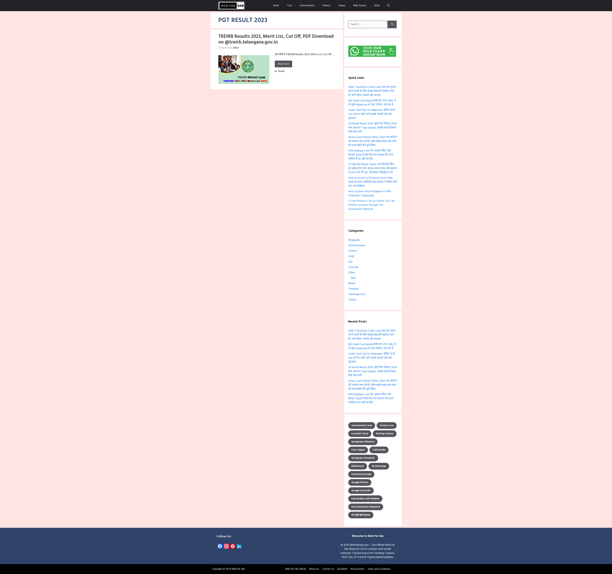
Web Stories (359, 5)
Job (350, 262)
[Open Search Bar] (388, 5)
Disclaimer (342, 569)
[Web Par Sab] (231, 5)
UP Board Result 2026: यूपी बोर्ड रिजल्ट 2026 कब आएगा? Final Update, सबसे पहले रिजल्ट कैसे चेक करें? (372, 128)
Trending (353, 289)
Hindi (376, 5)
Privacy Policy (357, 569)
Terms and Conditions (379, 569)
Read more (283, 64)
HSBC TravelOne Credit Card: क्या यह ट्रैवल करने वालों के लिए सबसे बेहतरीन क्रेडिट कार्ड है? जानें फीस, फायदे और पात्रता (372, 91)
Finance (326, 5)
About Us (314, 569)
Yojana (341, 5)
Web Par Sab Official (295, 569)
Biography (354, 240)
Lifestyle (353, 267)
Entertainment (307, 5)
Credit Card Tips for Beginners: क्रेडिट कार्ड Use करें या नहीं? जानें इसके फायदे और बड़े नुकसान (371, 114)
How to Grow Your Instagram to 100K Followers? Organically (369, 193)
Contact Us (328, 569)
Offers (351, 272)
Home (276, 5)
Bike (353, 278)
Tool (289, 5)
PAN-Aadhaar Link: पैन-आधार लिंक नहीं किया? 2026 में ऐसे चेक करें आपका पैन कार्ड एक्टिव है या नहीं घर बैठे (370, 155)
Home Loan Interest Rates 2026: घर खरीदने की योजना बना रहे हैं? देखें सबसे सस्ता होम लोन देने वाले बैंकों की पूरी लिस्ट (372, 141)
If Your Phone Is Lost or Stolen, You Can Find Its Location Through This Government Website (371, 205)
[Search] (392, 24)
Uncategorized (356, 294)
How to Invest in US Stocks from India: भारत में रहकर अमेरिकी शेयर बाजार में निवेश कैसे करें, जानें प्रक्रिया (372, 182)
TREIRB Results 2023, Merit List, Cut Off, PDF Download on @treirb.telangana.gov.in (276, 39)
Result (281, 71)
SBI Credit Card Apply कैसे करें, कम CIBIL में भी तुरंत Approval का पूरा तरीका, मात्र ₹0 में (372, 103)
